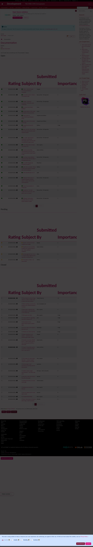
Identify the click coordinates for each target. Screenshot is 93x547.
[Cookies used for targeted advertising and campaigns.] (28, 540)
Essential (6, 540)
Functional (35, 540)
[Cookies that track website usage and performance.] (18, 540)
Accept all (88, 543)
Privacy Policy (84, 536)
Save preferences (80, 543)
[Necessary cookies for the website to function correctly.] (9, 540)
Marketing (25, 540)
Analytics (16, 540)
